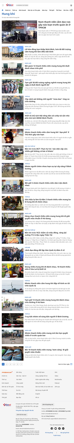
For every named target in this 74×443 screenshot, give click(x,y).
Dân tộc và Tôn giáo (34, 10)
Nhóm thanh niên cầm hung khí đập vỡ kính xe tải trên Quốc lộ (47, 284)
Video (56, 376)
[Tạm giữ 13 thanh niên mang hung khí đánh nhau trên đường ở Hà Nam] (12, 304)
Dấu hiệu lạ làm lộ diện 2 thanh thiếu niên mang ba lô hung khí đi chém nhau (48, 200)
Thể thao (59, 10)
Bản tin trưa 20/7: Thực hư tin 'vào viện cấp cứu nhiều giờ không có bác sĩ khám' (46, 150)
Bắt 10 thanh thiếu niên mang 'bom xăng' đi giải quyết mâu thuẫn (46, 350)
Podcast (57, 383)
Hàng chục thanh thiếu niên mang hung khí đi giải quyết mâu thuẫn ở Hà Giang (47, 217)
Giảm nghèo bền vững (42, 379)
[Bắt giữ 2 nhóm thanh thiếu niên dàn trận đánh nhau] (12, 187)
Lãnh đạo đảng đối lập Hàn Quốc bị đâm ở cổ (45, 250)
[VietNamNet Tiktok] (59, 429)
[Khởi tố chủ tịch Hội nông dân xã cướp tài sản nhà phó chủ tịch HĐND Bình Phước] (12, 119)
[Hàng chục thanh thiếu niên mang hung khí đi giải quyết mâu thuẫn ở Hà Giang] (12, 220)
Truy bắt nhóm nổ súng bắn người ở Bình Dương (46, 316)
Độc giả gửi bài (64, 432)
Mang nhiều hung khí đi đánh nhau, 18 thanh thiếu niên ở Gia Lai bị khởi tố (47, 268)
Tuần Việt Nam (39, 372)
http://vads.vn (50, 416)
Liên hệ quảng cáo (47, 404)
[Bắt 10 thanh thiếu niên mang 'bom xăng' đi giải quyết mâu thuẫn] (12, 353)
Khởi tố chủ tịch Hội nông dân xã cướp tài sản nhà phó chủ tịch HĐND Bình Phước (47, 116)
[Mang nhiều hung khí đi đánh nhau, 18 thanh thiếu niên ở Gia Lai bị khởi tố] (12, 270)
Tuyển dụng (56, 435)
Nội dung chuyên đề (41, 390)
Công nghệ (19, 383)
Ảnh (56, 372)
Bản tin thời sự (30, 146)
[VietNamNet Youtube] (55, 429)
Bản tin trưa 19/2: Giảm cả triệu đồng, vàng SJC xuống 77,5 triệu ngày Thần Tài (46, 233)
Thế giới (51, 10)
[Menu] (3, 5)
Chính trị (7, 10)
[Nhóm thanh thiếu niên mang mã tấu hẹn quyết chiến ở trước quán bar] (12, 337)
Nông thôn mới (40, 383)
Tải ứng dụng (49, 432)
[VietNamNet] (2, 10)
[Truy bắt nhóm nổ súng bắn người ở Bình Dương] (12, 320)
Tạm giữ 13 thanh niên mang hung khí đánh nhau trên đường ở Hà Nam (47, 301)
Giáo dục (44, 10)
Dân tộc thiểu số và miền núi (44, 386)
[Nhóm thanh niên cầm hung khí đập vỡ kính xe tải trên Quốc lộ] (12, 287)
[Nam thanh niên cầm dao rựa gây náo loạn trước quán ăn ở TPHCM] (19, 32)
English (37, 394)
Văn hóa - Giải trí (68, 10)
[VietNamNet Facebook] (52, 429)
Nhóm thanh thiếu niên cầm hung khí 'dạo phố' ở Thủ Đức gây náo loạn (47, 133)
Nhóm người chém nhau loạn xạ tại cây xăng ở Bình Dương (48, 167)
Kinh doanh (22, 10)
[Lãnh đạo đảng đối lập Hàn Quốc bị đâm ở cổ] (12, 254)
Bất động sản (20, 394)
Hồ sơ (37, 397)
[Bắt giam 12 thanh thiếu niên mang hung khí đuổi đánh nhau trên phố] (12, 70)
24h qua (57, 386)
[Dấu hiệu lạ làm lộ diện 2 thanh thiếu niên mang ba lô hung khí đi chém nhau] (12, 203)
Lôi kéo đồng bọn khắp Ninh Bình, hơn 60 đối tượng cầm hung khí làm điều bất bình (48, 50)
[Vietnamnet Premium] (7, 373)
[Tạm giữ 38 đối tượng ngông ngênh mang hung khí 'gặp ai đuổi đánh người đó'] (12, 86)
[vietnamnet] (9, 6)
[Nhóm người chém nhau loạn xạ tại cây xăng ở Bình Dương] (12, 170)
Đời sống (19, 372)
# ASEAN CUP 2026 (22, 5)
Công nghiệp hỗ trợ (41, 376)
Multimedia (58, 379)
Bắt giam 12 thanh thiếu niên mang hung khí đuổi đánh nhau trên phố (47, 67)
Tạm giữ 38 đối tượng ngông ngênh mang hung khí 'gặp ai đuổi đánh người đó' (48, 83)
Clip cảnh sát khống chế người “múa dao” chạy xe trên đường (47, 100)
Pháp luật (28, 46)
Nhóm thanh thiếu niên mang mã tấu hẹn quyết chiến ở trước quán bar (46, 334)
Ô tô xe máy (19, 386)
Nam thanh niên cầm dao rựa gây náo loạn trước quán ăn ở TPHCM (54, 24)
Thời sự (14, 10)
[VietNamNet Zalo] (63, 429)
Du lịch (18, 390)
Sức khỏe (19, 379)
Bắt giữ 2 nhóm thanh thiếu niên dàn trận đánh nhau (46, 184)
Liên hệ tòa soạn (21, 414)
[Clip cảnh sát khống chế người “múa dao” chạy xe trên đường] (12, 103)
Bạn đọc (18, 397)
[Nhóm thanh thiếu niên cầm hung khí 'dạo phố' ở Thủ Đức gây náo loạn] (12, 136)
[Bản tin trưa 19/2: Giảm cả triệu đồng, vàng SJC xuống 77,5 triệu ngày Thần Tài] (12, 236)
